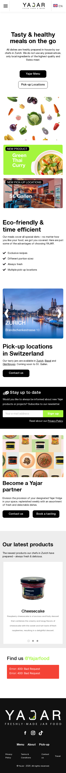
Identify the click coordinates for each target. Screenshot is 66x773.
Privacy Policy (55, 421)
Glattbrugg (9, 364)
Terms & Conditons (26, 756)
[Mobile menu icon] (6, 6)
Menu (20, 745)
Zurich (39, 361)
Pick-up (44, 745)
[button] (28, 641)
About (32, 745)
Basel (48, 361)
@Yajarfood (37, 659)
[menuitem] (58, 6)
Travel (58, 756)
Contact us (45, 756)
